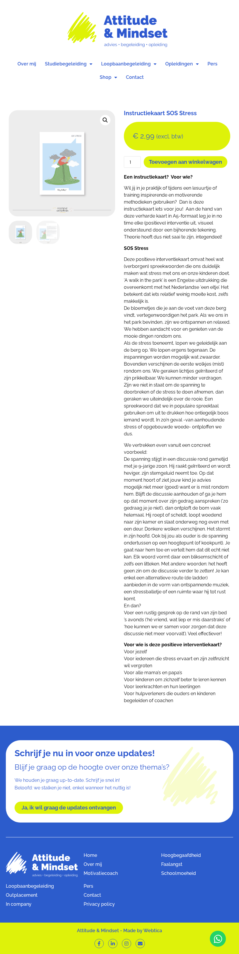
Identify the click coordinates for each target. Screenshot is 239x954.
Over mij (26, 64)
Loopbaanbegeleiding (126, 64)
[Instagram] (126, 943)
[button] (105, 120)
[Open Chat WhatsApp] (218, 939)
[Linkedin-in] (112, 943)
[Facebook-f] (99, 943)
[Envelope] (140, 943)
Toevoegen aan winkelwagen (185, 162)
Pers (212, 64)
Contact (135, 77)
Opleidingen (179, 64)
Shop (105, 77)
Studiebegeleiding (66, 64)
